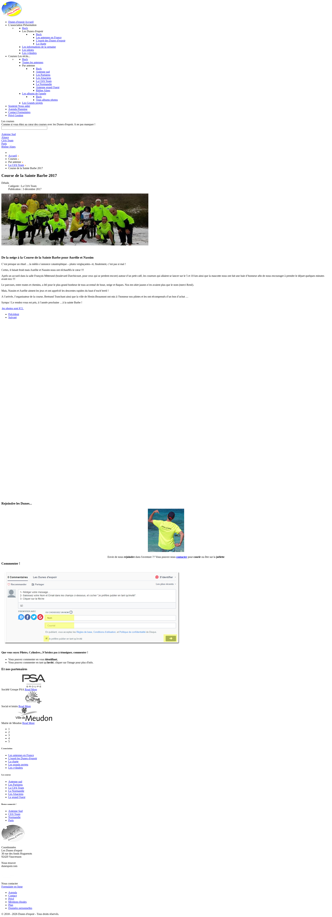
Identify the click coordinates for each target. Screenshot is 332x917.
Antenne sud (15, 781)
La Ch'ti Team (16, 787)
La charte (13, 761)
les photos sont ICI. (13, 308)
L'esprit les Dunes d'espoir (22, 758)
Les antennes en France (21, 755)
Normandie (14, 817)
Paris (11, 820)
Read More (31, 689)
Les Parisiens (15, 784)
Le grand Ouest (16, 797)
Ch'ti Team (14, 814)
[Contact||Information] (166, 551)
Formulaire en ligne (12, 886)
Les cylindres (15, 767)
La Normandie (16, 790)
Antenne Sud (15, 811)
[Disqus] (166, 365)
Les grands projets (18, 764)
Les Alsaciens (15, 794)
